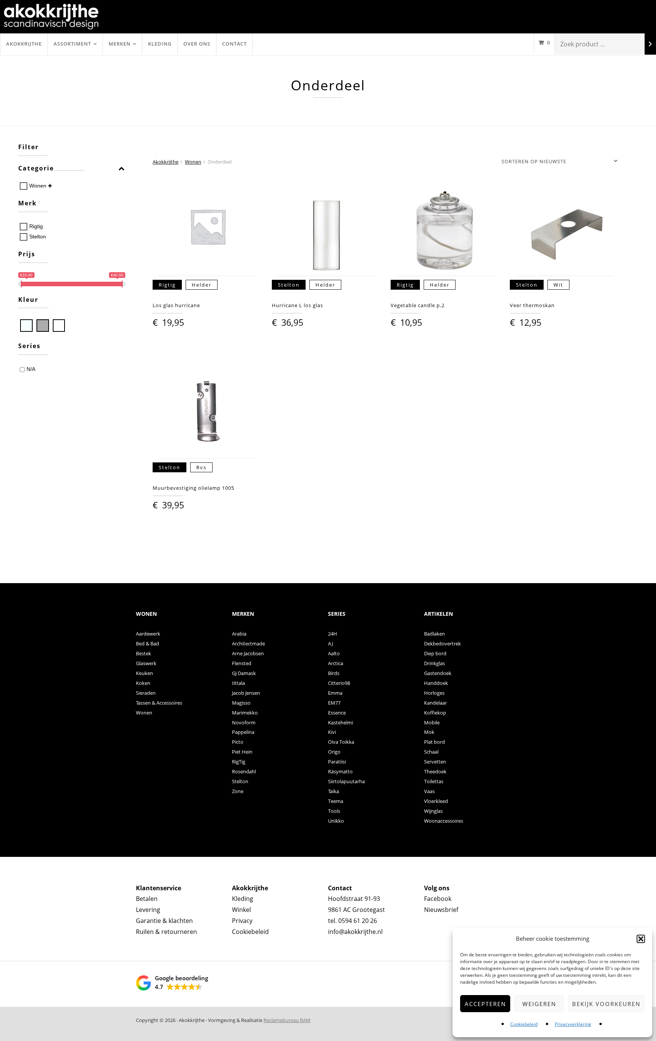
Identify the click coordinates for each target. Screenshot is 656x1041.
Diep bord (435, 653)
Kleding (160, 43)
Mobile (432, 722)
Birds (333, 673)
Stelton (37, 236)
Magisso (241, 702)
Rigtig (36, 226)
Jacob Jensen (246, 692)
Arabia (239, 633)
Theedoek (435, 771)
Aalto (334, 653)
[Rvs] (43, 325)
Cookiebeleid (524, 1024)
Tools (334, 811)
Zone (237, 791)
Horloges (434, 692)
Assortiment (72, 43)
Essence (337, 712)
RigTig (238, 761)
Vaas (429, 791)
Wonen (37, 186)
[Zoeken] (650, 44)
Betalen (147, 898)
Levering (148, 909)
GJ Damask (244, 673)
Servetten (435, 761)
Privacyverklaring (573, 1024)
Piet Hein (242, 751)
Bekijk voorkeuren (606, 1004)
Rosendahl (244, 771)
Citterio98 (339, 683)
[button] (641, 939)
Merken (120, 43)
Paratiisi (337, 761)
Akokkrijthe (24, 43)
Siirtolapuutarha (346, 781)
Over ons (196, 43)
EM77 (334, 702)
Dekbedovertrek (442, 643)
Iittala (238, 683)
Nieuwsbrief (441, 909)
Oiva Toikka (341, 741)
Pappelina (243, 732)
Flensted (241, 663)
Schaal (431, 751)
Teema (335, 801)
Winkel (241, 909)
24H (332, 633)
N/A (31, 369)
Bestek (143, 653)
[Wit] (59, 325)
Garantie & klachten (164, 920)
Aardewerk (148, 633)
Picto (237, 741)
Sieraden (146, 692)
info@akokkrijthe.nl (355, 931)
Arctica (335, 663)
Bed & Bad (147, 643)
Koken (143, 683)
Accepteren (485, 1004)
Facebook (437, 898)
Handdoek (436, 683)
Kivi (332, 732)
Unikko (336, 820)
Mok (429, 732)
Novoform (243, 722)
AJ (330, 643)
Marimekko (245, 712)
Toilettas (433, 781)
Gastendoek (437, 673)
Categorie (36, 168)
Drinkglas (434, 663)
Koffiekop (435, 712)
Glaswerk (146, 663)
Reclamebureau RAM (287, 1020)
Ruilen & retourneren (166, 931)
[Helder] (26, 325)
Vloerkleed (436, 801)
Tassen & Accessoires (159, 702)
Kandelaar (435, 702)
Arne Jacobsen (248, 653)
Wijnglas (433, 811)
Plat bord (434, 741)
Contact (234, 43)
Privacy (242, 920)
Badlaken (434, 633)
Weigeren (539, 1004)
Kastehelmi (340, 722)
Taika (333, 791)
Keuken (144, 673)
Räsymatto (340, 771)
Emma (335, 692)
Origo (334, 751)
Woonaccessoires (443, 820)
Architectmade (248, 643)
